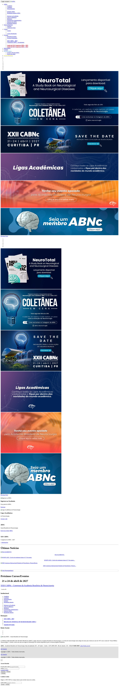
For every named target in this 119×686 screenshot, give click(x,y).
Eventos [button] (6, 35)
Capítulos (9, 7)
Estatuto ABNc (11, 11)
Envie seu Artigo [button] (5, 530)
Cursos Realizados (12, 33)
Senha (2, 668)
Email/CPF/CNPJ (5, 666)
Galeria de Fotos (11, 27)
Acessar (3, 671)
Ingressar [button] (3, 507)
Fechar (8, 671)
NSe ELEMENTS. (59, 554)
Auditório (9, 6)
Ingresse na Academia (12, 16)
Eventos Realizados (12, 38)
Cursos (9, 30)
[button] (8, 51)
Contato (6, 49)
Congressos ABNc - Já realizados (15, 42)
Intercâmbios (7, 48)
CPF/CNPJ (3, 682)
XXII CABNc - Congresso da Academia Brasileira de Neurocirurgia (27, 585)
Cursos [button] (5, 29)
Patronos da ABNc (12, 22)
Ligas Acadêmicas (11, 17)
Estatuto (6, 601)
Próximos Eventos (11, 36)
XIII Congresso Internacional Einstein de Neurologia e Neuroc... (59, 565)
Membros (9, 19)
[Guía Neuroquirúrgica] (7, 570)
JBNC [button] (11, 530)
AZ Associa (4, 649)
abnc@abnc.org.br (85, 645)
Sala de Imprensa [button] (8, 25)
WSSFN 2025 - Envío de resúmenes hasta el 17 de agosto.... (59, 560)
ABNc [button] (5, 4)
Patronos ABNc (8, 611)
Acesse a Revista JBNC (13, 52)
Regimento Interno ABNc (13, 13)
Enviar (2, 684)
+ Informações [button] (4, 542)
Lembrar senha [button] (4, 670)
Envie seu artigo (11, 54)
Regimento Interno (12, 23)
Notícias (9, 26)
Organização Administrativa (14, 20)
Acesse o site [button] (4, 519)
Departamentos (11, 8)
